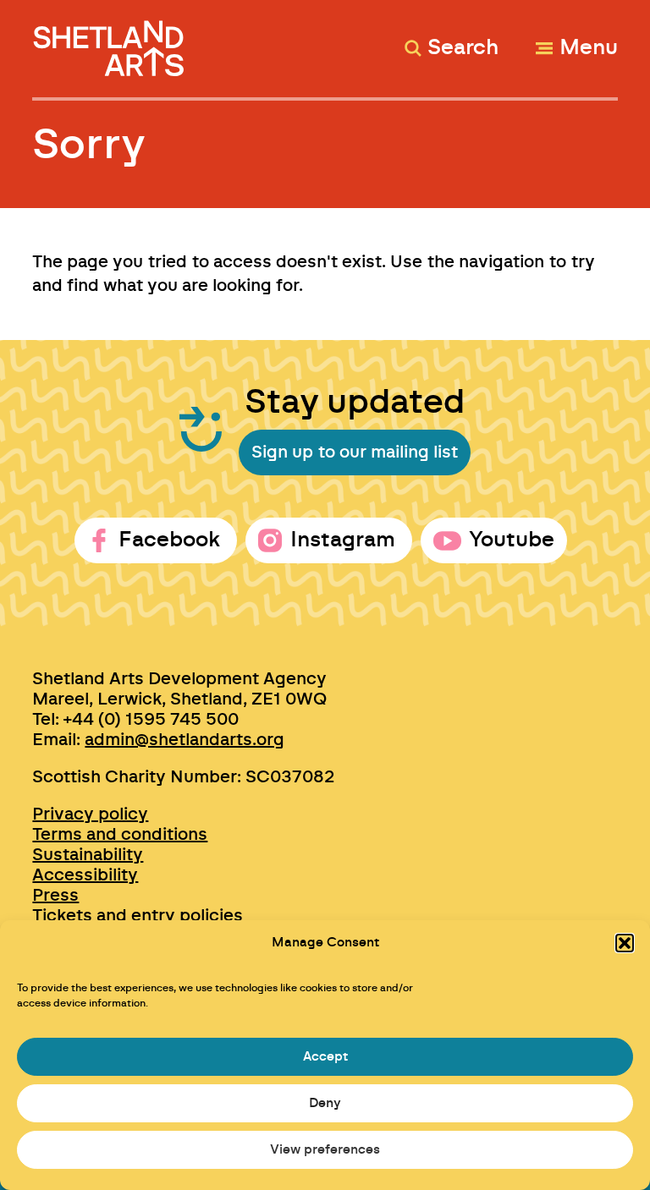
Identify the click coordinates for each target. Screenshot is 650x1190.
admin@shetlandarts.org (184, 740)
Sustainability (87, 855)
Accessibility (85, 875)
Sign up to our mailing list (354, 452)
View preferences (325, 1149)
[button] (624, 943)
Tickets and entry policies (137, 916)
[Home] (110, 41)
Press (55, 895)
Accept (325, 1056)
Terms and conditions (119, 834)
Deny (325, 1103)
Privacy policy (90, 814)
